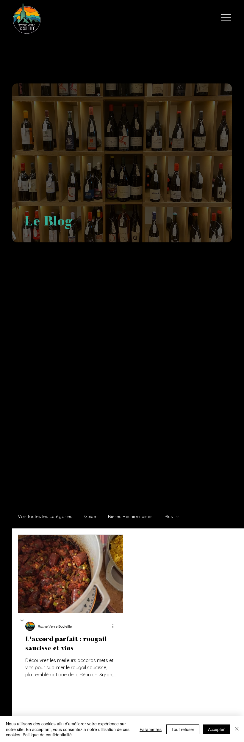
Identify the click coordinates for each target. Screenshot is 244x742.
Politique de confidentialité (47, 735)
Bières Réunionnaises (130, 516)
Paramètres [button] (151, 729)
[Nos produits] (22, 620)
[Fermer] (236, 729)
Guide (90, 516)
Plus (169, 516)
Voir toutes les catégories (45, 516)
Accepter (216, 729)
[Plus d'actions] (114, 626)
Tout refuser (182, 729)
